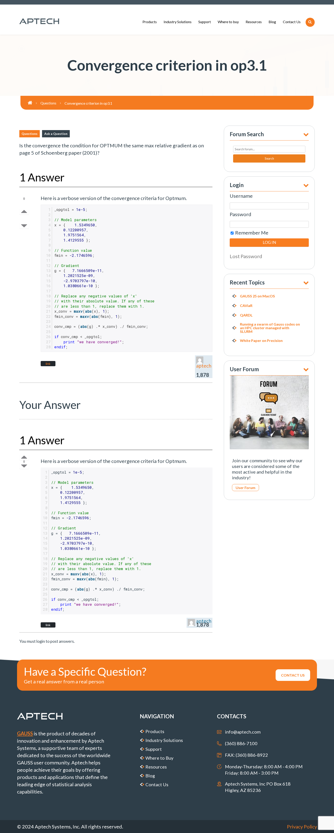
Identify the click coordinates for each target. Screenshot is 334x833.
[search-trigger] (310, 22)
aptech (203, 366)
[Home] (34, 102)
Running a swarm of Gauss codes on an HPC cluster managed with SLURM (270, 327)
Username (241, 196)
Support (204, 22)
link (48, 364)
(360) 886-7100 (241, 743)
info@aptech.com (243, 731)
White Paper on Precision (261, 340)
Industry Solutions (178, 22)
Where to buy (228, 22)
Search (269, 158)
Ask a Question (55, 134)
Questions (29, 134)
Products (149, 22)
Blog (272, 22)
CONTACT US (293, 675)
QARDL (246, 315)
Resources (254, 22)
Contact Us (292, 22)
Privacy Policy (302, 826)
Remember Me (251, 233)
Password (240, 214)
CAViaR (246, 305)
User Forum (245, 487)
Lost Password (246, 256)
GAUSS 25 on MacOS (257, 296)
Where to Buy (159, 758)
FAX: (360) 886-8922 (246, 755)
